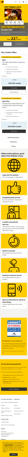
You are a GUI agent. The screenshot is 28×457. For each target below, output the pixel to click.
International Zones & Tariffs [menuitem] (6, 411)
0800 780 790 (19, 44)
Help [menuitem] (15, 1)
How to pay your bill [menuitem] (18, 411)
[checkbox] (22, 2)
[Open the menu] (26, 2)
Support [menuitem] (16, 405)
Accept (13, 454)
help (17, 369)
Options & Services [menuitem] (5, 408)
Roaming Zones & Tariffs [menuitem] (6, 415)
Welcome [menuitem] (16, 402)
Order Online (14, 131)
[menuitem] (19, 2)
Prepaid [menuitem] (3, 405)
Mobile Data (13, 142)
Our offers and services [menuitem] (6, 399)
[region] (14, 448)
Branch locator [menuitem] (17, 413)
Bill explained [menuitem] (17, 408)
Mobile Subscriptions (13, 137)
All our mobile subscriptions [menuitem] (7, 402)
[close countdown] (22, 22)
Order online (8, 44)
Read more (4, 76)
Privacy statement (8, 445)
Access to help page (14, 389)
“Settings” (5, 451)
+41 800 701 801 (5, 422)
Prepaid (13, 146)
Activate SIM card (14, 92)
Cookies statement (18, 445)
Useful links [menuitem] (17, 399)
